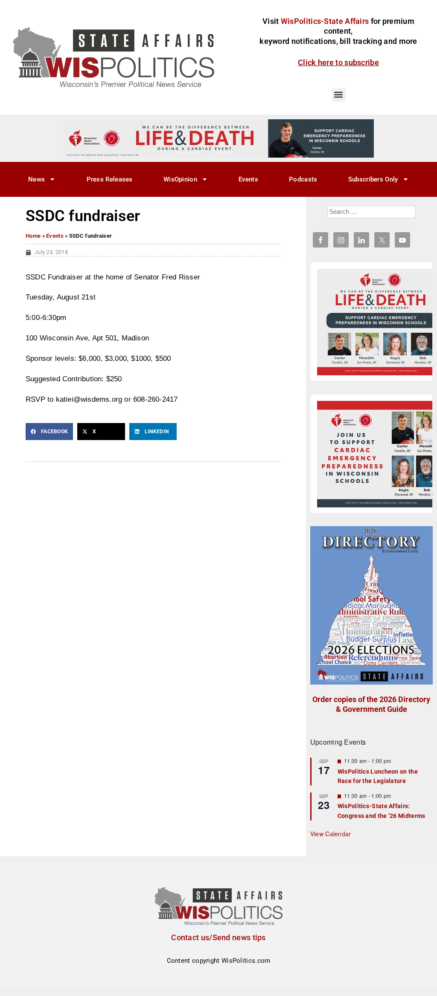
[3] (218, 138)
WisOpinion (180, 179)
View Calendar (330, 833)
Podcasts (303, 179)
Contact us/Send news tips (218, 937)
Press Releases (110, 179)
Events (248, 179)
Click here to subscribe (338, 62)
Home (33, 236)
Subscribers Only (373, 179)
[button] (339, 95)
